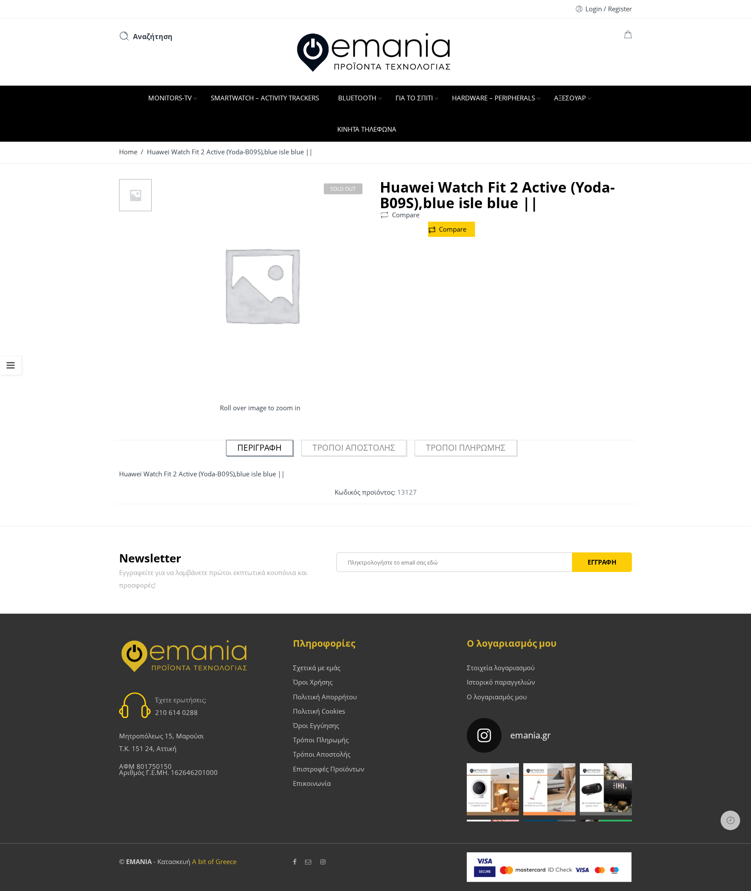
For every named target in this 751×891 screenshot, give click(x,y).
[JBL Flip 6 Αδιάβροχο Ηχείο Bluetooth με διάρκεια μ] (606, 789)
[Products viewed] (730, 820)
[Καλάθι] (628, 36)
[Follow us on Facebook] (294, 862)
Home (128, 152)
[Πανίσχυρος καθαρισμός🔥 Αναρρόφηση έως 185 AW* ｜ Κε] (549, 789)
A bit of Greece (214, 862)
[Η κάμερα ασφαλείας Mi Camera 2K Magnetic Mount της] (493, 789)
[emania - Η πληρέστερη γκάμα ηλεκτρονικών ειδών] (375, 51)
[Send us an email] (308, 862)
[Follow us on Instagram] (323, 862)
